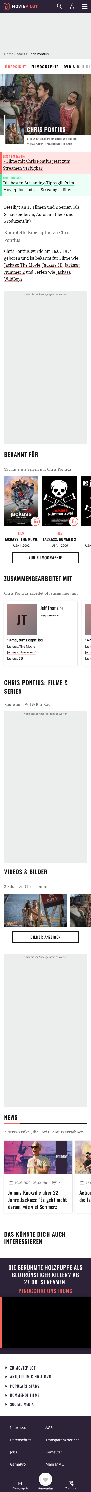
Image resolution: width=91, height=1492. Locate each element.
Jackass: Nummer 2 (59, 539)
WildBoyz (13, 279)
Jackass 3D (52, 265)
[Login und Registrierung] (72, 6)
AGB (49, 1427)
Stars (21, 54)
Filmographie (45, 66)
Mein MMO (55, 1464)
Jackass (63, 272)
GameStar (54, 1451)
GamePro (18, 1464)
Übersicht (15, 66)
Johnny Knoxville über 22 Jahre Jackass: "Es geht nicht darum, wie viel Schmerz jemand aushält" (37, 1199)
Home (8, 54)
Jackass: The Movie (22, 265)
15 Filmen (36, 207)
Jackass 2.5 (15, 658)
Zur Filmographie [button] (45, 557)
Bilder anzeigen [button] (45, 937)
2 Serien (64, 207)
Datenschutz (20, 1439)
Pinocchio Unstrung (45, 1290)
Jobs (13, 1451)
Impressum (20, 1427)
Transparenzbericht (62, 1439)
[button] (20, 1486)
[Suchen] (59, 6)
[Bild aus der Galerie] (35, 910)
